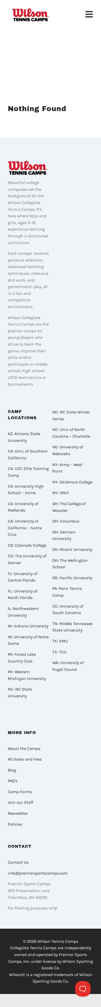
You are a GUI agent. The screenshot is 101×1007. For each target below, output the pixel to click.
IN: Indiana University (28, 625)
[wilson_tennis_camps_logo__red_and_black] (31, 10)
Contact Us (18, 862)
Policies (15, 824)
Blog (12, 770)
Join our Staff (20, 802)
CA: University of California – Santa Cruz (25, 528)
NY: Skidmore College (72, 482)
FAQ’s (12, 780)
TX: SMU (60, 641)
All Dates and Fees (25, 759)
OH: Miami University (72, 549)
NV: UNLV (60, 492)
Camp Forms (20, 791)
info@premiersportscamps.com (38, 873)
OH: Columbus (65, 521)
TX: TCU (59, 651)
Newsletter (18, 813)
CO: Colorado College (27, 545)
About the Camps (24, 748)
